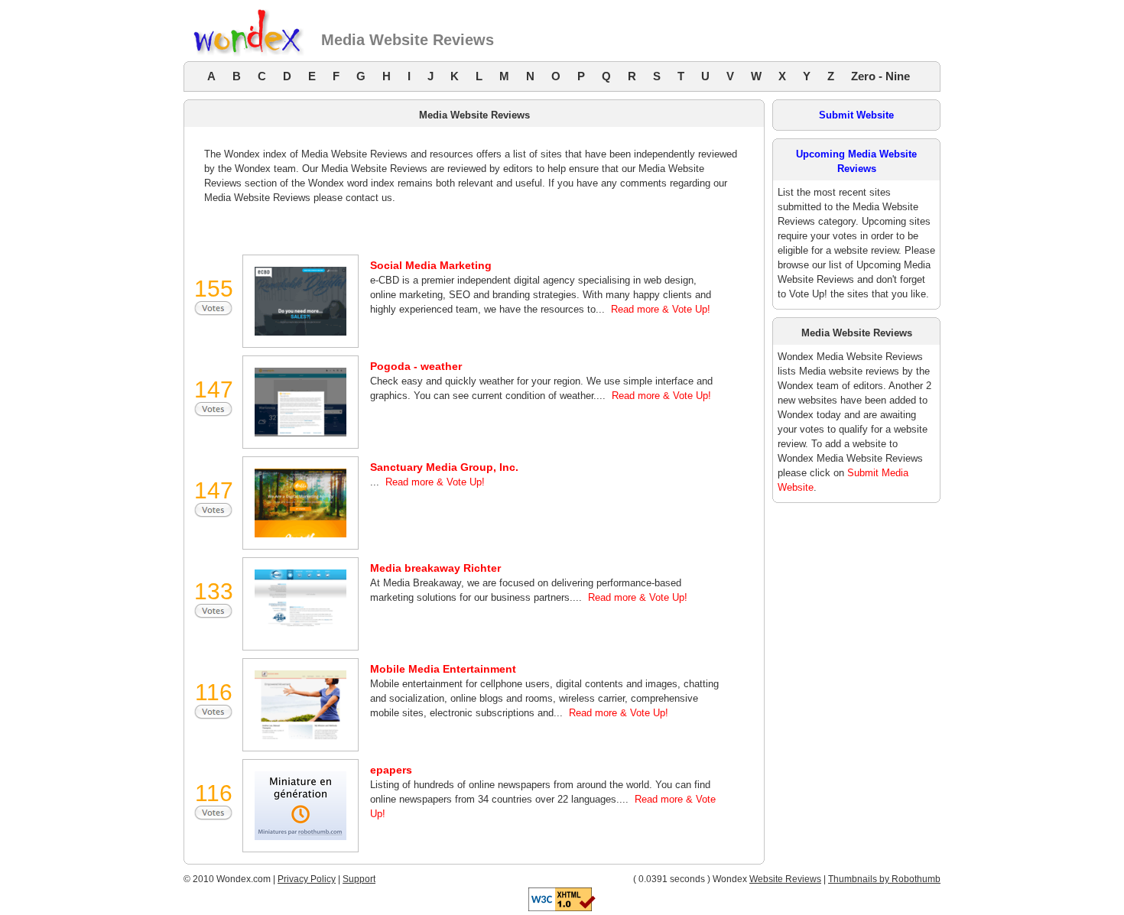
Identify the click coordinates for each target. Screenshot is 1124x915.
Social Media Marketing (431, 265)
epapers (391, 770)
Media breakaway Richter (435, 568)
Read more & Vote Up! (660, 309)
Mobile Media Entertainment (443, 669)
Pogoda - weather (416, 366)
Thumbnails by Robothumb (884, 879)
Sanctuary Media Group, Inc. (444, 467)
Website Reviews (785, 879)
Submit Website (856, 115)
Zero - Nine (880, 76)
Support (359, 879)
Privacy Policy (307, 879)
